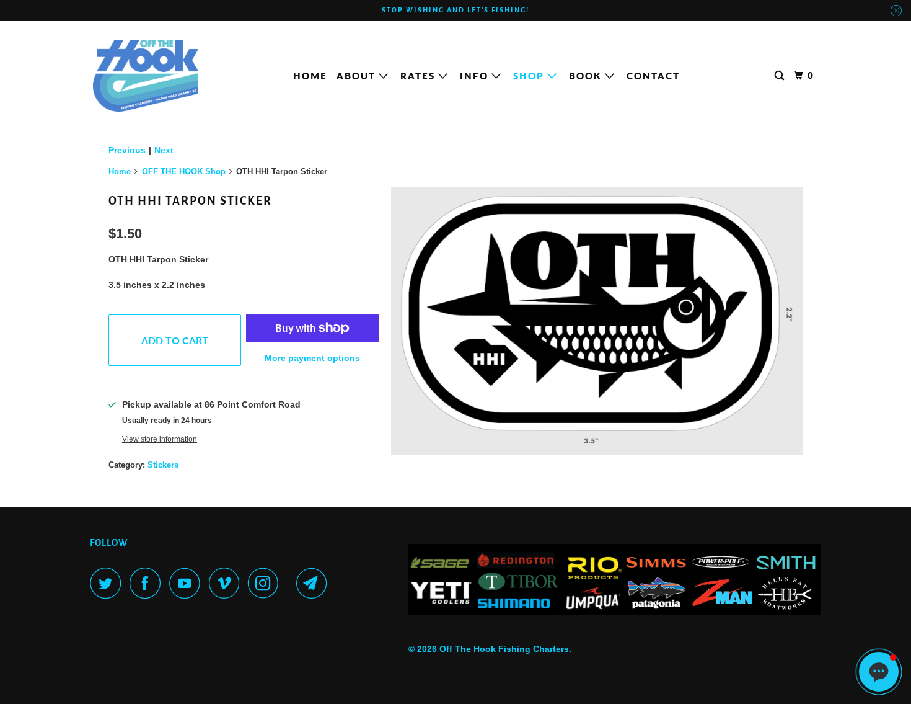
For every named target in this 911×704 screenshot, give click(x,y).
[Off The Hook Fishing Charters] (145, 76)
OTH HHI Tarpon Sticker (190, 201)
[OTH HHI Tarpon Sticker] (597, 321)
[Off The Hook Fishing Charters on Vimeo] (227, 583)
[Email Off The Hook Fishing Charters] (314, 583)
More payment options (312, 358)
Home (310, 75)
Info (475, 75)
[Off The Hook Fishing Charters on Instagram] (266, 583)
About (358, 75)
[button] (879, 672)
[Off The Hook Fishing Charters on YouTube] (187, 583)
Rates (419, 75)
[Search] (781, 76)
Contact (653, 75)
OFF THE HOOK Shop (184, 171)
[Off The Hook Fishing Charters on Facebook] (148, 583)
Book (587, 75)
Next (164, 150)
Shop (530, 75)
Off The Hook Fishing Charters (504, 649)
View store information (159, 439)
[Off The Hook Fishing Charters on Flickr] (291, 583)
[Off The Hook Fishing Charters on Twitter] (108, 583)
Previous (127, 150)
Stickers (162, 465)
